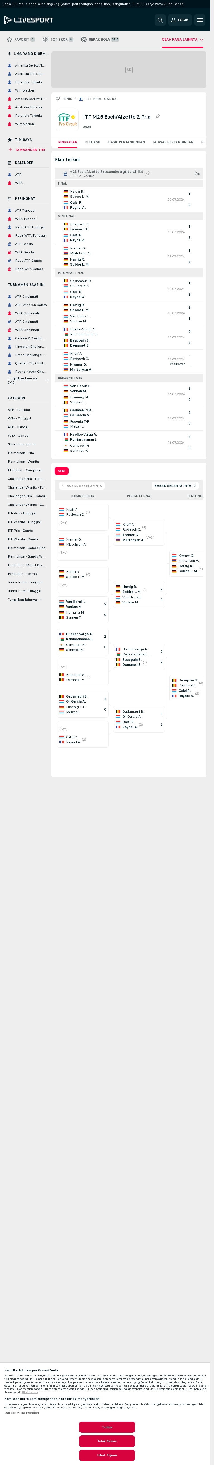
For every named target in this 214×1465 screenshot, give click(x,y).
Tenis (67, 99)
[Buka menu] (199, 20)
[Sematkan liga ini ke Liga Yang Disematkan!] (157, 116)
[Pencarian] (160, 20)
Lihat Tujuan (107, 1455)
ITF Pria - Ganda (101, 99)
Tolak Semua (107, 1441)
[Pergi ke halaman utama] (42, 20)
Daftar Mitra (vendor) (21, 1413)
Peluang (92, 142)
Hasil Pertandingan (126, 142)
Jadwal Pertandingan (173, 142)
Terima (107, 1427)
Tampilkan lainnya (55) (22, 380)
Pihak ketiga (30, 1392)
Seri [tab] (61, 471)
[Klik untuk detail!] (129, 200)
